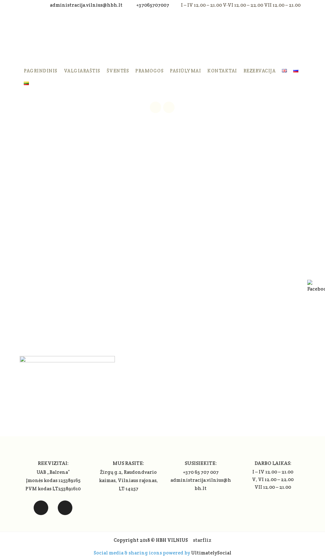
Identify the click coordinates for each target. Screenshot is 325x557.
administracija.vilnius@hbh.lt (86, 5)
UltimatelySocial (211, 553)
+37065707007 (152, 5)
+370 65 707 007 (201, 472)
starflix (202, 540)
